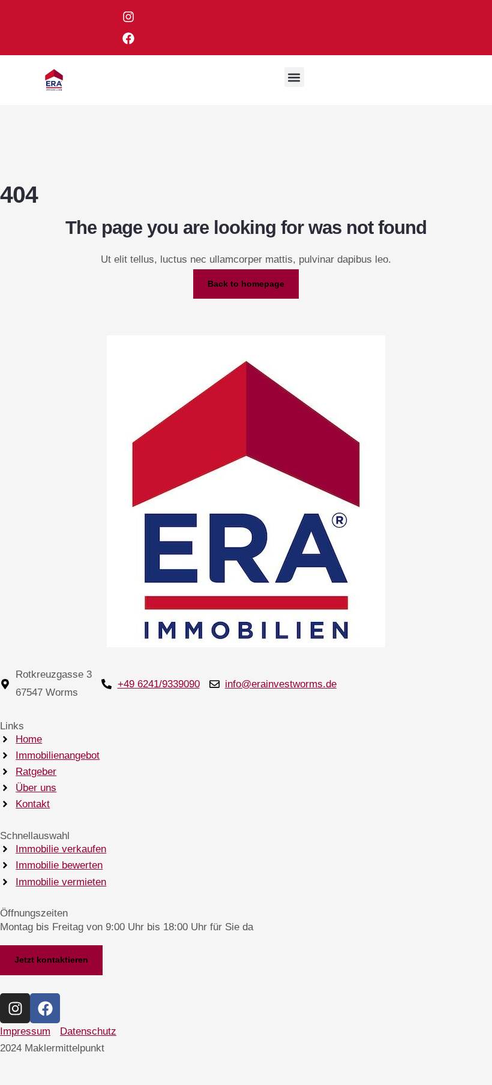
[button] (294, 77)
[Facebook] (128, 38)
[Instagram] (128, 17)
